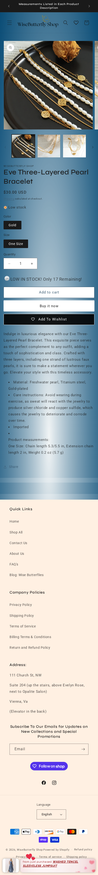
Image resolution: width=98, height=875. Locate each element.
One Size (16, 244)
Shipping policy (76, 856)
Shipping (9, 198)
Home (14, 521)
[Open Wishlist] (76, 23)
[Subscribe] (83, 749)
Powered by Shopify (56, 849)
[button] (9, 23)
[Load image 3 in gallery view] (74, 146)
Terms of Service (23, 626)
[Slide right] (93, 147)
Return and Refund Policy (30, 647)
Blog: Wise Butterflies (27, 575)
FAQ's (14, 564)
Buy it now (49, 306)
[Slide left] (5, 147)
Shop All (16, 532)
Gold (12, 225)
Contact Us (18, 543)
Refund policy (83, 849)
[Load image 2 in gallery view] (49, 146)
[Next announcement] (89, 6)
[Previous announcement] (9, 6)
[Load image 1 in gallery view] (23, 146)
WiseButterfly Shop (30, 849)
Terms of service (50, 856)
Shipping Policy (22, 615)
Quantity (9, 254)
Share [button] (13, 467)
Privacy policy (25, 856)
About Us (17, 553)
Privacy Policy (21, 605)
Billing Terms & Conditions (30, 637)
